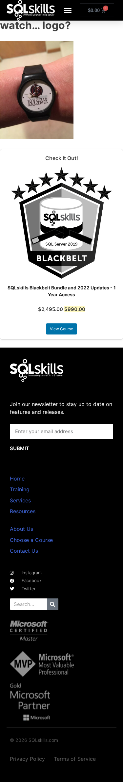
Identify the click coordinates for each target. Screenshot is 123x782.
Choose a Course (31, 540)
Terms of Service (75, 759)
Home (17, 478)
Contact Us (24, 550)
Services (20, 500)
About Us (21, 529)
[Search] (52, 604)
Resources (22, 511)
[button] (68, 10)
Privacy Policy (27, 759)
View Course (61, 328)
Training (20, 489)
